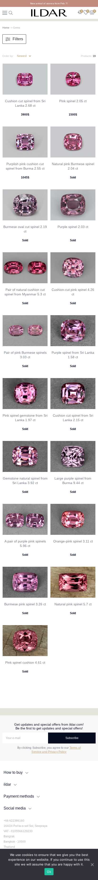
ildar (7, 784)
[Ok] (92, 864)
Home (5, 27)
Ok (49, 872)
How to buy (13, 772)
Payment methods (19, 796)
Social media (15, 808)
